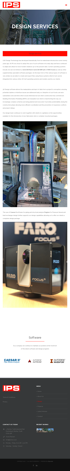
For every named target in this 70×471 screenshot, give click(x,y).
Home (39, 391)
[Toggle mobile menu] (66, 5)
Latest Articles (42, 411)
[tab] (35, 53)
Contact (40, 416)
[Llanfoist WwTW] (39, 430)
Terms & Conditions (9, 397)
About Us (40, 396)
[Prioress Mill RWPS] (45, 430)
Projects (40, 406)
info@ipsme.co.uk (11, 440)
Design (39, 401)
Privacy (5, 402)
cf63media (50, 461)
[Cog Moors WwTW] (51, 430)
